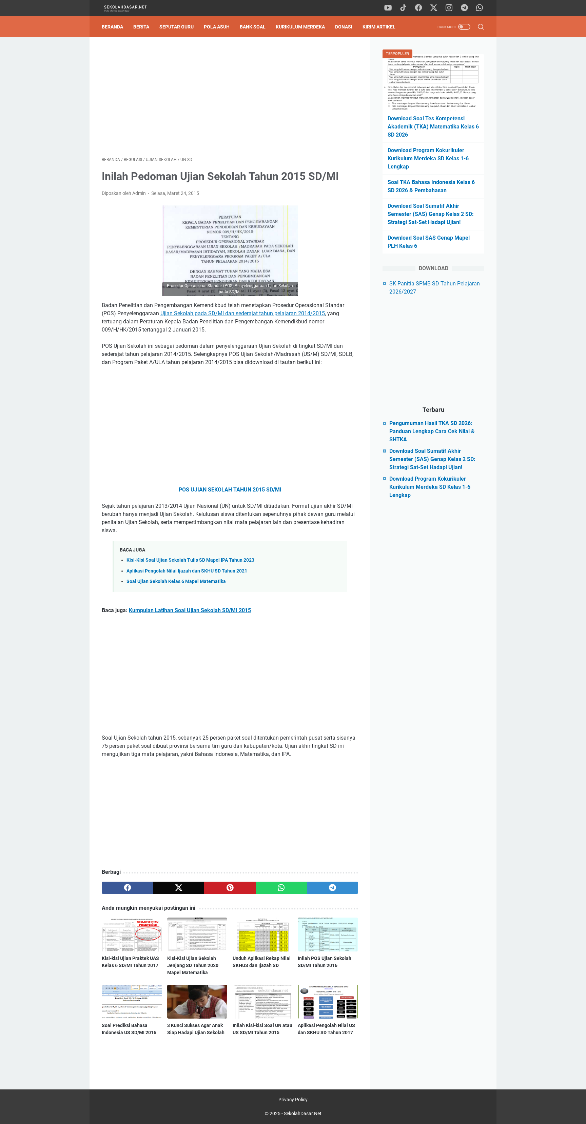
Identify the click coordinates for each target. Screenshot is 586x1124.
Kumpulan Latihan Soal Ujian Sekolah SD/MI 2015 (190, 610)
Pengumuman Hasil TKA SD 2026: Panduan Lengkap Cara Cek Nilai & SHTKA (432, 431)
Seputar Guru (176, 26)
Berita (141, 26)
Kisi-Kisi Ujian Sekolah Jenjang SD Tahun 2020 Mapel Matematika (192, 965)
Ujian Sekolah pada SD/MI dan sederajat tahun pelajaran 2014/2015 (242, 313)
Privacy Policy (293, 1099)
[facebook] (418, 8)
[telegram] (464, 8)
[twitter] (433, 8)
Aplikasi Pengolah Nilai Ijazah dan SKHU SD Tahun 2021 (186, 571)
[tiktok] (403, 8)
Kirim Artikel (379, 26)
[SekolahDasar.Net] (131, 8)
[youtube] (388, 8)
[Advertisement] (230, 96)
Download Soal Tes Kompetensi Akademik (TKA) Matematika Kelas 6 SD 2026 (433, 126)
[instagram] (449, 8)
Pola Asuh (217, 26)
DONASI (343, 26)
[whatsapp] (479, 8)
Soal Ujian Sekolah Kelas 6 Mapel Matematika (176, 581)
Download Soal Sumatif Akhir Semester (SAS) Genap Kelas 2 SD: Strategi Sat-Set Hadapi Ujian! (431, 214)
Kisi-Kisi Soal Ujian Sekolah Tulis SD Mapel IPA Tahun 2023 (190, 560)
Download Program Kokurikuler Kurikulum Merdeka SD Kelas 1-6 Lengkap (428, 158)
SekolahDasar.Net (302, 1113)
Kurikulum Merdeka (300, 26)
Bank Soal (253, 26)
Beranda (112, 26)
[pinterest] (229, 888)
